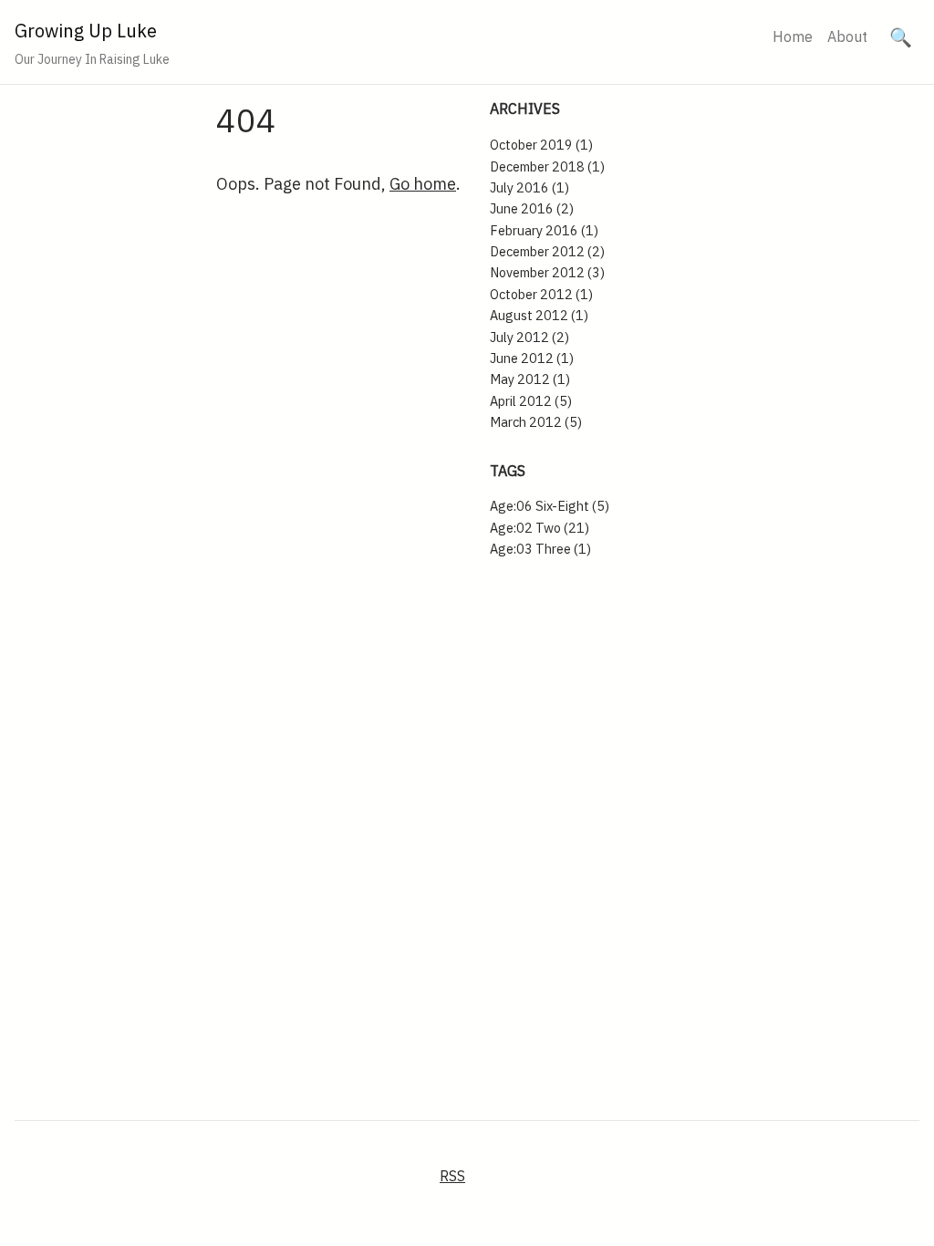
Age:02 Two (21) (539, 527)
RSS (452, 1176)
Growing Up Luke (86, 30)
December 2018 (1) (547, 166)
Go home (422, 183)
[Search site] (900, 37)
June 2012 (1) (532, 358)
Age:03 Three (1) (540, 548)
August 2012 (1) (539, 315)
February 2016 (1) (544, 230)
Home (793, 36)
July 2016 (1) (529, 187)
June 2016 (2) (532, 208)
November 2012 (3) (547, 272)
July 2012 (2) (529, 337)
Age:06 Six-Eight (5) (549, 505)
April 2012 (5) (531, 401)
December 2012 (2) (547, 251)
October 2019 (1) (541, 144)
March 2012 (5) (536, 422)
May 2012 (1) (530, 379)
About (847, 36)
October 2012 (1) (541, 294)
